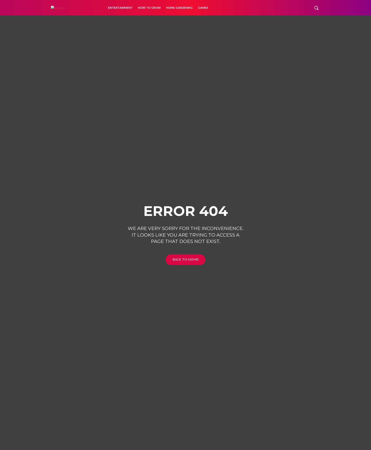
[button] (316, 7)
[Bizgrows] (75, 8)
